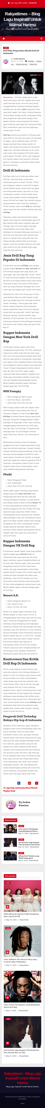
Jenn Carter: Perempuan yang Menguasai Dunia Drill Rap (28, 831)
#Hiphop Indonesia (21, 64)
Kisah (8, 928)
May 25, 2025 (11, 920)
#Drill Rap (31, 61)
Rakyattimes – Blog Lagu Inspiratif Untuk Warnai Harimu (22, 19)
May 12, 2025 (11, 965)
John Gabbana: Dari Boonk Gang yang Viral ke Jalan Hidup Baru (20, 960)
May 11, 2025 (23, 833)
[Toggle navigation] (41, 39)
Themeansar (22, 1099)
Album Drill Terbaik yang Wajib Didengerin (28, 857)
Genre (6, 48)
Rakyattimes (8, 97)
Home (22, 1103)
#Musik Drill (33, 64)
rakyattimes (34, 833)
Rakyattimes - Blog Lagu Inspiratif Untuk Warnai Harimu (22, 1078)
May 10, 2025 (23, 847)
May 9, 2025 (23, 860)
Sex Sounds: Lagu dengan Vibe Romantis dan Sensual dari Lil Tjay (29, 844)
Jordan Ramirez (19, 59)
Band (7, 882)
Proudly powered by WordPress (15, 1097)
